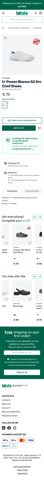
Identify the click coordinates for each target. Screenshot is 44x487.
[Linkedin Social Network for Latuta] (3, 428)
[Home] (3, 28)
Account (6, 408)
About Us (6, 404)
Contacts (6, 400)
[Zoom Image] (5, 38)
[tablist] (22, 191)
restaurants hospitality (18, 28)
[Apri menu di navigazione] (3, 13)
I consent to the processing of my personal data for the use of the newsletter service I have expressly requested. (22, 362)
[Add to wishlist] (39, 128)
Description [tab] (12, 191)
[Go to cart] (40, 13)
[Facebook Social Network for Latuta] (9, 428)
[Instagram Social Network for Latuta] (15, 428)
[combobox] (22, 19)
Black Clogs (18, 306)
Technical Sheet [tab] (32, 191)
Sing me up (22, 372)
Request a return (10, 416)
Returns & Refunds (11, 412)
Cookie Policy (22, 473)
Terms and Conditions (22, 467)
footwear (37, 28)
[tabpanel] (22, 200)
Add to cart (19, 128)
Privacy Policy (22, 470)
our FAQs (22, 6)
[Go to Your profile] (35, 13)
